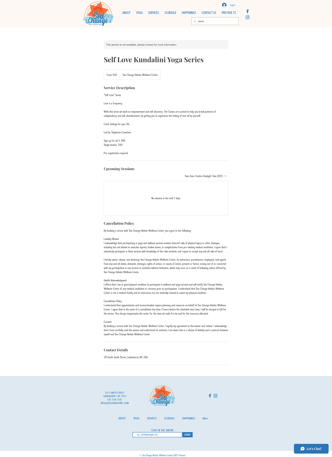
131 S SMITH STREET (114, 392)
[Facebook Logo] (248, 11)
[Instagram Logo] (248, 17)
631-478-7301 (115, 399)
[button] (126, 12)
